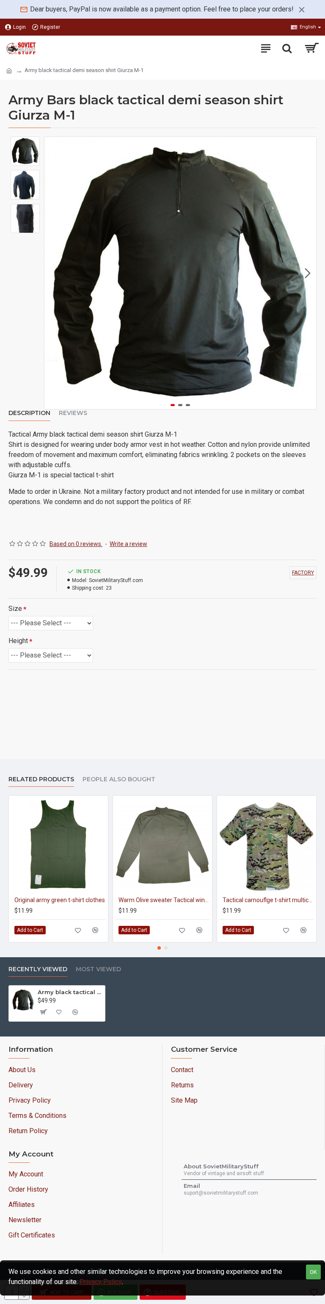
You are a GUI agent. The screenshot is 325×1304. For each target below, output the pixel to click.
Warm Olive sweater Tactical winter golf (164, 900)
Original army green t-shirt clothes (59, 900)
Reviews (73, 413)
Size (15, 609)
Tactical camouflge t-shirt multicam (268, 900)
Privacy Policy (101, 1282)
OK (313, 1272)
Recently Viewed (37, 969)
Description (29, 413)
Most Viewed (98, 969)
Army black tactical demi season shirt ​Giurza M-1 (70, 992)
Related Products (41, 779)
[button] (52, 273)
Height (18, 641)
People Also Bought (119, 779)
